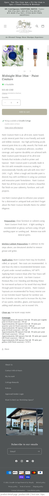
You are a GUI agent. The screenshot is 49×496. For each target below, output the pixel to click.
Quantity (5, 97)
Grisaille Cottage (14, 482)
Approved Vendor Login (14, 394)
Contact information (18, 490)
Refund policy (40, 482)
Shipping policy (38, 486)
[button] (5, 26)
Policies (8, 388)
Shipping (4, 93)
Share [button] (7, 349)
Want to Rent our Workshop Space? (19, 400)
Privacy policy (13, 486)
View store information (14, 127)
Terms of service (25, 486)
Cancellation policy (33, 490)
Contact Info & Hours (13, 370)
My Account (10, 376)
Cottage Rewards (12, 382)
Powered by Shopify (27, 482)
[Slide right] (30, 71)
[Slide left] (19, 71)
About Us (9, 364)
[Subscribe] (39, 451)
